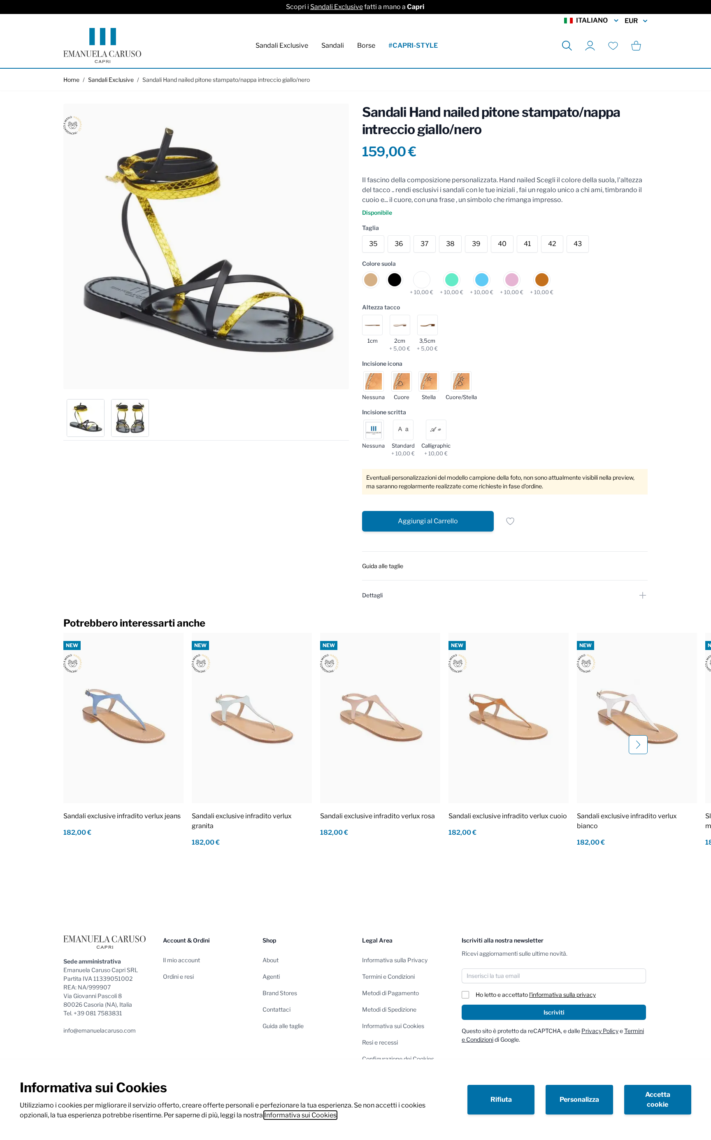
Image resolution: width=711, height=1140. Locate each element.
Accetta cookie (657, 1099)
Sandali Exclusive (336, 7)
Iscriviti (554, 1012)
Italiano (592, 20)
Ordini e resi (178, 976)
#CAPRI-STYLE (413, 45)
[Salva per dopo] (510, 521)
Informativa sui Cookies (300, 1115)
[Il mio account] (590, 46)
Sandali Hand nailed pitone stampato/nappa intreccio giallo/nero (226, 79)
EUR (631, 21)
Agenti (271, 976)
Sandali (332, 45)
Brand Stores (280, 992)
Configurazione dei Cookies (398, 1058)
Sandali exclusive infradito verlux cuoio (507, 816)
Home (71, 79)
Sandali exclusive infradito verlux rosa (377, 816)
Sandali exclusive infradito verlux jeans (122, 816)
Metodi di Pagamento (390, 992)
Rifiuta (501, 1099)
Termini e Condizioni (388, 976)
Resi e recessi (380, 1042)
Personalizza (579, 1099)
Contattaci (276, 1009)
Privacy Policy (599, 1030)
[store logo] (102, 45)
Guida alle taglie (283, 1025)
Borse (366, 45)
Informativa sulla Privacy (395, 960)
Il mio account (181, 960)
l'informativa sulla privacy (562, 994)
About (271, 960)
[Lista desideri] (613, 46)
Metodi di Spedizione (389, 1009)
